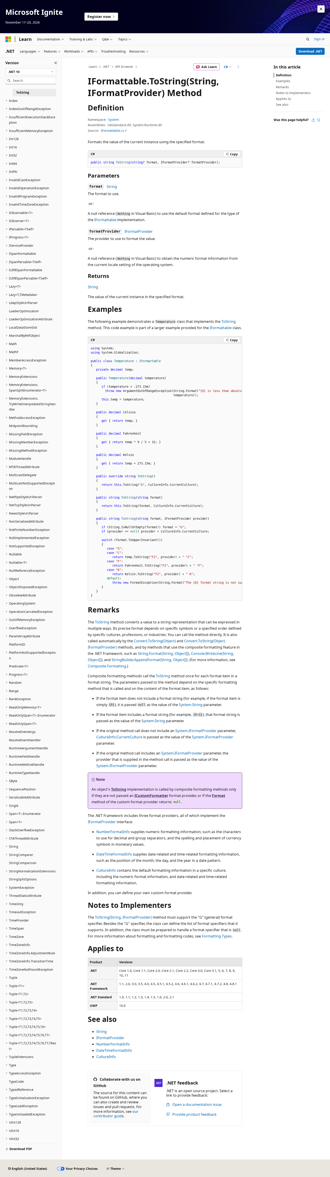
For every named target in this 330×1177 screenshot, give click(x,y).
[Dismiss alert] (321, 9)
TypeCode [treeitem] (16, 1081)
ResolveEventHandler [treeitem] (25, 740)
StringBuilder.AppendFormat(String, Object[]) (150, 659)
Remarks (282, 87)
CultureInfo (106, 870)
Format (218, 795)
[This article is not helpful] (318, 120)
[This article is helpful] (313, 120)
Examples (283, 81)
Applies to (283, 99)
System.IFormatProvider (196, 730)
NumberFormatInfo (113, 831)
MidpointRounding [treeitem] (23, 426)
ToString (228, 321)
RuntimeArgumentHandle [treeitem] (28, 748)
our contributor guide (116, 1114)
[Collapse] (56, 62)
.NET (106, 66)
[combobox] (30, 71)
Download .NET (310, 51)
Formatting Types (217, 936)
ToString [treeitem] (22, 92)
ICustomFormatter (151, 795)
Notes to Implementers (293, 93)
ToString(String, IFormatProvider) (123, 917)
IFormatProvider (139, 231)
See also (282, 104)
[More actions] (238, 66)
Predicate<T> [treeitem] (19, 666)
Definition (283, 75)
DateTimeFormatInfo (114, 854)
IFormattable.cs (112, 130)
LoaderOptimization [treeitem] (24, 311)
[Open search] (307, 39)
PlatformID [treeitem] (17, 644)
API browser (124, 66)
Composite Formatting (107, 666)
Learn (93, 66)
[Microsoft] (8, 39)
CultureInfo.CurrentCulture (119, 737)
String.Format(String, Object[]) (163, 653)
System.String (190, 704)
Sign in (319, 39)
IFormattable (105, 219)
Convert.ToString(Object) (155, 640)
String (112, 186)
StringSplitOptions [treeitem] (23, 879)
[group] (165, 472)
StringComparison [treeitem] (22, 863)
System (113, 119)
